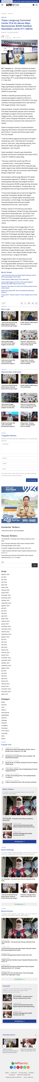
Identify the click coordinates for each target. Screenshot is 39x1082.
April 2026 (4, 585)
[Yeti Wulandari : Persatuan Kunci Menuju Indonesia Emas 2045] (19, 805)
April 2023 (4, 678)
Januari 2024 (5, 655)
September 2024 (6, 634)
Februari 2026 (5, 590)
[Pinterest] (18, 1067)
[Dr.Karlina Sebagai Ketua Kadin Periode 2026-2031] (7, 834)
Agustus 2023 (5, 668)
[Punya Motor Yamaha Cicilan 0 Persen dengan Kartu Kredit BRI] (29, 353)
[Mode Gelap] (34, 4)
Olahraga (4, 720)
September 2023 (6, 665)
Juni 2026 (4, 579)
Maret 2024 (4, 650)
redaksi (7, 36)
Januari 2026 (5, 592)
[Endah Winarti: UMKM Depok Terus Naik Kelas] (29, 316)
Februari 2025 (5, 621)
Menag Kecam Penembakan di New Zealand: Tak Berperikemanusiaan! (20, 757)
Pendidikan (4, 725)
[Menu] (2, 4)
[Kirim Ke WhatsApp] (36, 303)
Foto (2, 707)
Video (3, 736)
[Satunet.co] (12, 4)
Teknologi (4, 733)
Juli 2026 (3, 577)
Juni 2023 (4, 673)
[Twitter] (14, 1067)
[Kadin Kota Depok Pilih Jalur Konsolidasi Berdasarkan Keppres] (9, 353)
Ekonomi (3, 17)
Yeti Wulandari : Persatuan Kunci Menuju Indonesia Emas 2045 (18, 819)
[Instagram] (21, 1067)
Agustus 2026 (5, 574)
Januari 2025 (5, 624)
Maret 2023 (4, 681)
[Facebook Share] (21, 303)
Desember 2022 (6, 689)
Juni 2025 (4, 611)
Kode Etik (14, 1073)
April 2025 (4, 616)
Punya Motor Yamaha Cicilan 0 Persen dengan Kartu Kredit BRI (19, 295)
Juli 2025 (3, 608)
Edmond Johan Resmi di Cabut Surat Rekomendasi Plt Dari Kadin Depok (19, 287)
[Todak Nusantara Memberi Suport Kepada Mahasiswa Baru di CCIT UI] (28, 1043)
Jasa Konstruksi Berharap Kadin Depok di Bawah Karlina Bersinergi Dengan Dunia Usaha (18, 276)
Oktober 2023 (5, 663)
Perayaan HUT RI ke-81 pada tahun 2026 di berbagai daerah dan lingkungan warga (17, 973)
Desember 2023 (6, 658)
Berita (3, 702)
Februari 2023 (5, 684)
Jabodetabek (5, 715)
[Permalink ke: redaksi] (2, 37)
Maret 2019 (4, 694)
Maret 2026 (4, 587)
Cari (2, 562)
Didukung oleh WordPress (13, 1077)
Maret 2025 (4, 618)
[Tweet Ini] (25, 303)
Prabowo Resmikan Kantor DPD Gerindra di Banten (20, 782)
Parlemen (4, 723)
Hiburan (3, 710)
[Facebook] (11, 1067)
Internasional (5, 712)
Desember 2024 (6, 626)
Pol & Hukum (5, 731)
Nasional (4, 718)
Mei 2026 (4, 582)
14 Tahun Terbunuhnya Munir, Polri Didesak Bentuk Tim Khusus (20, 776)
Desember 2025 (6, 595)
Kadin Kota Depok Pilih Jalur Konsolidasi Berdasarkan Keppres (17, 291)
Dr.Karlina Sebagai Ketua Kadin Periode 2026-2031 (16, 548)
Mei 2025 (4, 613)
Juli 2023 (3, 671)
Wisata (3, 738)
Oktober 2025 (5, 600)
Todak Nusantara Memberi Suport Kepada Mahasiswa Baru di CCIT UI (19, 960)
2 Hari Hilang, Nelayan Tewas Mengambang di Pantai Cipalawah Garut (21, 770)
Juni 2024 (4, 642)
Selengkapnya (18, 841)
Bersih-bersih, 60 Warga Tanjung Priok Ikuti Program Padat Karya (21, 763)
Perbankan (4, 728)
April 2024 (4, 647)
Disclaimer (12, 1075)
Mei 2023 (4, 676)
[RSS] (28, 1067)
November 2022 (6, 691)
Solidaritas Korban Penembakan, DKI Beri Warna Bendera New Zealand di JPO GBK (20, 750)
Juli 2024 (3, 639)
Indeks (7, 1073)
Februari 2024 (5, 652)
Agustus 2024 (5, 637)
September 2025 (6, 603)
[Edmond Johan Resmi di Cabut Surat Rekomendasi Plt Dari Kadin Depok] (29, 335)
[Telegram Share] (32, 303)
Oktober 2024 (5, 632)
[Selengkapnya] (35, 1035)
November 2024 (6, 629)
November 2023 (6, 660)
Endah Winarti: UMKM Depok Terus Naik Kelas (15, 279)
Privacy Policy (23, 1073)
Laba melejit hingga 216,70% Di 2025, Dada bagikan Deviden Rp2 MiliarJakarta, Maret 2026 (17, 283)
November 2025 (6, 598)
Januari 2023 (5, 686)
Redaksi (31, 1073)
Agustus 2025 (5, 605)
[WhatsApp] (24, 1067)
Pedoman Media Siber (23, 1075)
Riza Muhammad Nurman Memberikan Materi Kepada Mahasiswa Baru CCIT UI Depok (17, 967)
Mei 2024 (4, 645)
